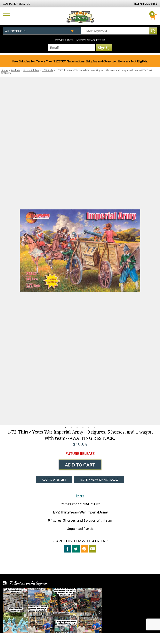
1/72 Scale (47, 70)
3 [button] (77, 428)
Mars (80, 496)
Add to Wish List (54, 479)
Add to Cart (80, 464)
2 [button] (71, 428)
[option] (80, 251)
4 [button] (83, 428)
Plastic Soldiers (31, 70)
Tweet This (76, 549)
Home (4, 70)
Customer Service (16, 3)
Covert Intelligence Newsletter (80, 40)
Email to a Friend (92, 549)
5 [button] (89, 428)
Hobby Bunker (80, 17)
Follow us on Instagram (28, 583)
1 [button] (65, 428)
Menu (6, 15)
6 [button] (95, 428)
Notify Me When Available (99, 479)
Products (15, 70)
